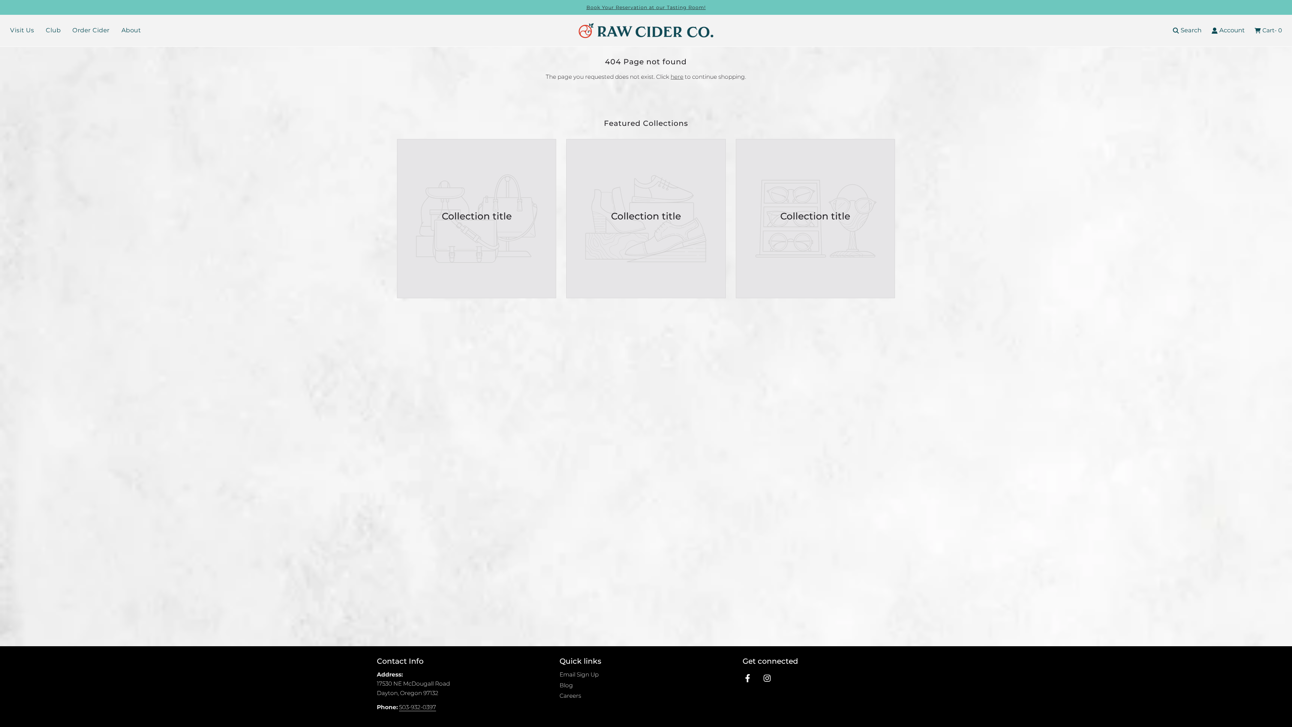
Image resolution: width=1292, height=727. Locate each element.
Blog (566, 685)
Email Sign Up (579, 674)
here (677, 76)
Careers (570, 695)
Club (53, 30)
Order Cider (91, 30)
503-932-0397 (417, 707)
